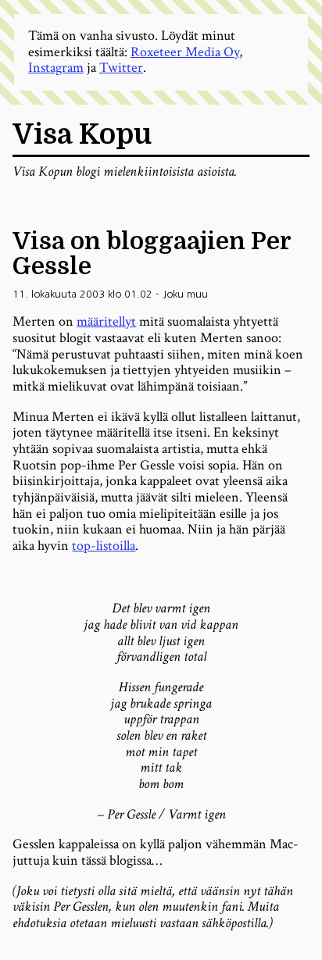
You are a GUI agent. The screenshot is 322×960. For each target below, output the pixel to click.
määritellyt (106, 321)
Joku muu (185, 294)
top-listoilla (103, 546)
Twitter (121, 68)
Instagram (56, 68)
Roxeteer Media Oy (185, 52)
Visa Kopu (82, 135)
